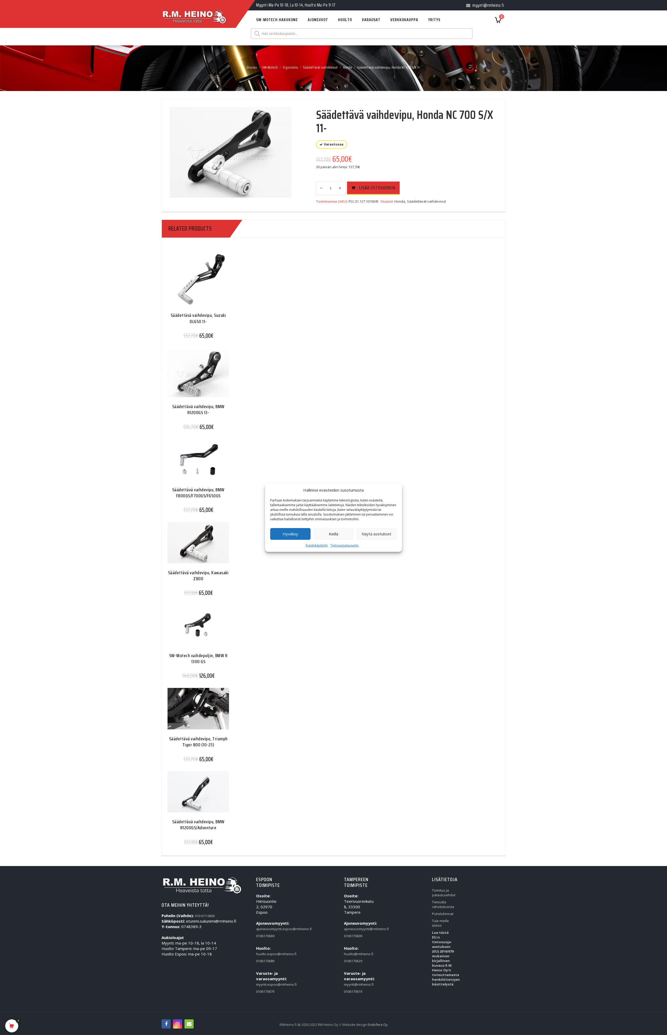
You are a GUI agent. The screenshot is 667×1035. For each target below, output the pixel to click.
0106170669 (265, 936)
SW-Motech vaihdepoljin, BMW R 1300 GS (198, 658)
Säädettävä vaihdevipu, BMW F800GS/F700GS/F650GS (198, 492)
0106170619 (353, 991)
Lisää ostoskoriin (377, 187)
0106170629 (353, 961)
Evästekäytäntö (317, 545)
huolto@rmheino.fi (356, 954)
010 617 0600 (205, 915)
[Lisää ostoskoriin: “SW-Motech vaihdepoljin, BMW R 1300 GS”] (188, 629)
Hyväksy (290, 533)
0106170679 (265, 991)
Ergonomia (290, 67)
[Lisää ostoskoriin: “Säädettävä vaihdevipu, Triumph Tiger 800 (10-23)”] (188, 712)
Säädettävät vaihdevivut (320, 67)
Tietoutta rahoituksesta (443, 904)
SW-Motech (270, 67)
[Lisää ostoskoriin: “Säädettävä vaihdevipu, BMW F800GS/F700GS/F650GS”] (188, 463)
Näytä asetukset (376, 533)
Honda (347, 67)
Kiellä (333, 533)
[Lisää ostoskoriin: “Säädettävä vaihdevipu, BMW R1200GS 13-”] (188, 376)
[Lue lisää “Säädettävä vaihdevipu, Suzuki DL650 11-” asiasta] (188, 282)
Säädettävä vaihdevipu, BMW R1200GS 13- (198, 409)
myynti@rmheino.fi (356, 984)
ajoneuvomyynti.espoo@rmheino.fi (268, 929)
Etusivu (252, 67)
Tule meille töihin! (440, 923)
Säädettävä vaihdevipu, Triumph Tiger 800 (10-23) (198, 741)
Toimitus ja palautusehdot (443, 892)
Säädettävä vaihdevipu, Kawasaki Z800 (198, 575)
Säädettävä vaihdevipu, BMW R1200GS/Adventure (198, 824)
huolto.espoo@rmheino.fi (268, 954)
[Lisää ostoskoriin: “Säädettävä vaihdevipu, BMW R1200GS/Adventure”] (188, 795)
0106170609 (353, 936)
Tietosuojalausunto (344, 545)
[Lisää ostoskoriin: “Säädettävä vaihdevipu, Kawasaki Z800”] (188, 546)
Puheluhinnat (442, 913)
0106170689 (265, 961)
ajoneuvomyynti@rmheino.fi (356, 929)
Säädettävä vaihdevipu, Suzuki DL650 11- (198, 318)
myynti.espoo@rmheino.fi (268, 984)
